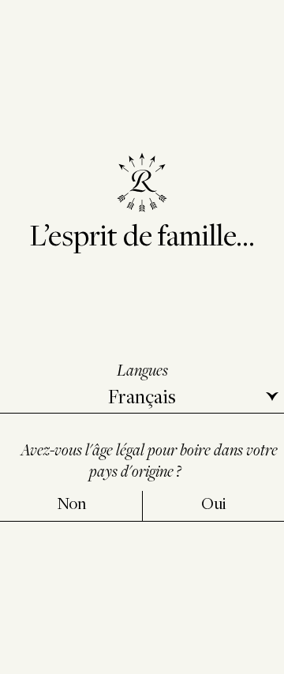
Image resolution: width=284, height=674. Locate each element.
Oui (213, 503)
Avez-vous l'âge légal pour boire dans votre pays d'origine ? (149, 460)
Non (71, 503)
